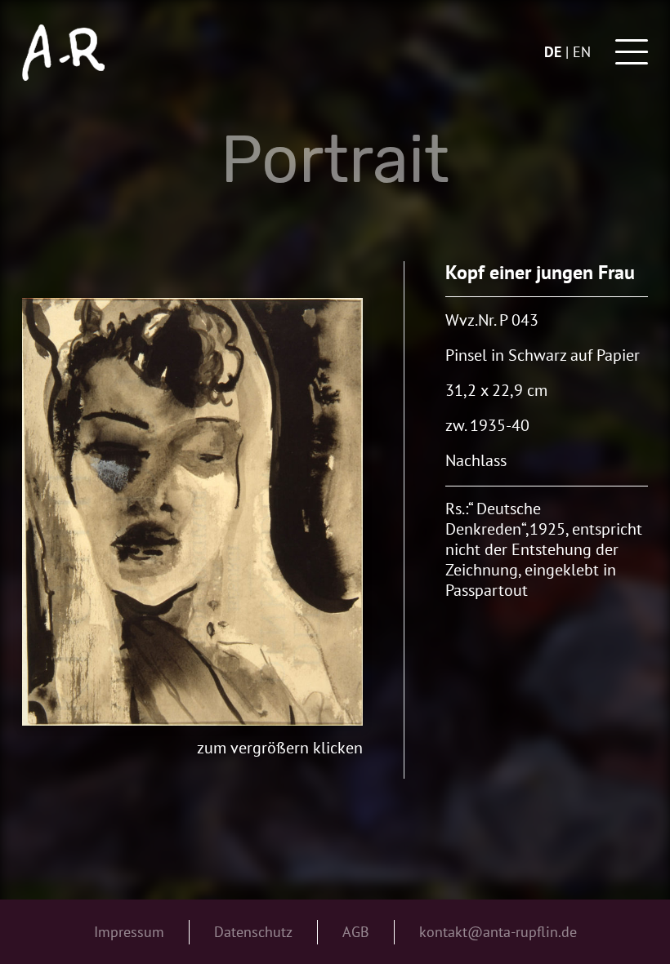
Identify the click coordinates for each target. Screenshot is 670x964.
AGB (355, 931)
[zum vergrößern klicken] (192, 512)
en (582, 51)
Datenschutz (253, 931)
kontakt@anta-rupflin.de (498, 931)
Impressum (129, 931)
